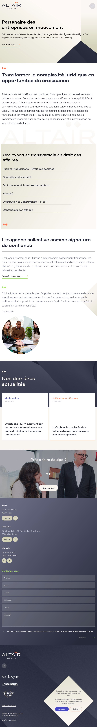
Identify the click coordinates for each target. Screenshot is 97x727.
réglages (71, 704)
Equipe (7, 518)
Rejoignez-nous (48, 488)
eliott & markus (10, 720)
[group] (25, 416)
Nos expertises (8, 44)
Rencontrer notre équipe (12, 276)
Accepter (62, 709)
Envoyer (82, 637)
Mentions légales (9, 705)
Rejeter (76, 709)
